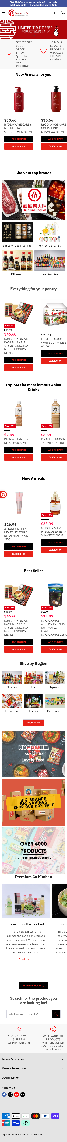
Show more (33, 722)
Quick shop (18, 146)
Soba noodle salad (25, 924)
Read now (25, 959)
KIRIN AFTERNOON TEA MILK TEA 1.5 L (53, 441)
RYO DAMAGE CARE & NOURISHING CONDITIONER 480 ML (18, 128)
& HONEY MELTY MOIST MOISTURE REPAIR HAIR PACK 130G (16, 534)
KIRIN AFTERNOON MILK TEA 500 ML (16, 441)
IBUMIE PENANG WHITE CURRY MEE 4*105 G (53, 343)
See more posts (32, 985)
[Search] (56, 1014)
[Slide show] (33, 29)
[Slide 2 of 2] (33, 29)
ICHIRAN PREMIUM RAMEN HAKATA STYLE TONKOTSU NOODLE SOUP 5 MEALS (16, 346)
